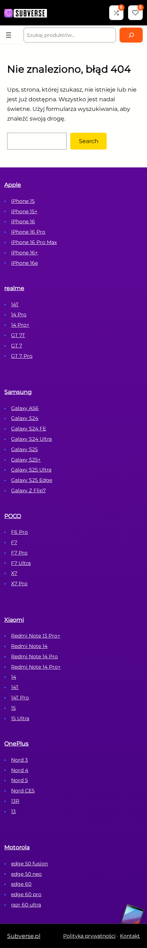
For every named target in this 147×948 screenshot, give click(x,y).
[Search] (131, 35)
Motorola (17, 847)
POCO (12, 516)
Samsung (18, 392)
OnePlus (16, 743)
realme (14, 288)
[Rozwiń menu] (8, 35)
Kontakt (130, 936)
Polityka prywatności (89, 936)
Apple (12, 184)
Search (88, 141)
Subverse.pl (23, 936)
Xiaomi (14, 619)
